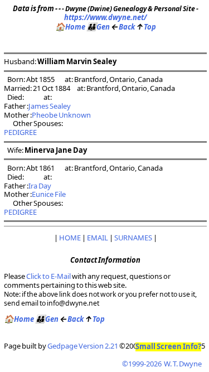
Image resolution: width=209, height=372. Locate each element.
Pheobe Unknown (61, 115)
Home (70, 27)
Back (123, 27)
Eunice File (49, 194)
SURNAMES (133, 238)
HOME (70, 238)
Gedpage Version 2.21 (82, 346)
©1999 (162, 364)
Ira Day (39, 186)
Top (146, 27)
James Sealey (49, 106)
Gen (98, 27)
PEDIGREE (20, 132)
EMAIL (97, 238)
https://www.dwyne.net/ (105, 17)
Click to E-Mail (48, 276)
